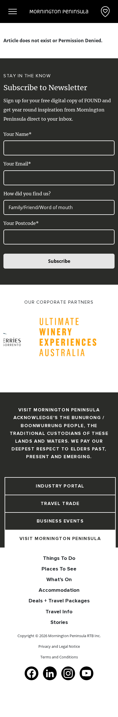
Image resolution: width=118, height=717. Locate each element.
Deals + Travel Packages (59, 601)
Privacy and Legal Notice (59, 646)
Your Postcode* (21, 223)
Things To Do (59, 558)
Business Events (60, 521)
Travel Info (59, 611)
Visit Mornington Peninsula (60, 538)
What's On (59, 579)
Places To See (59, 569)
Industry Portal (60, 486)
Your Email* (17, 164)
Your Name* (17, 134)
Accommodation (59, 590)
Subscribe (59, 261)
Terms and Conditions (59, 657)
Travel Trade (60, 503)
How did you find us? (27, 193)
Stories (59, 622)
